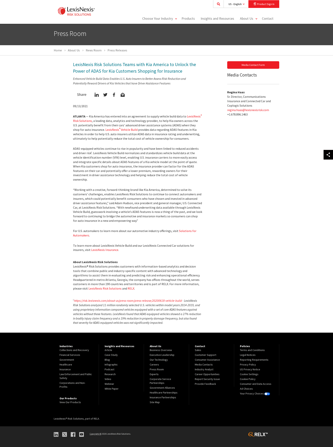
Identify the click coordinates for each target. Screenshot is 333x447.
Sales (198, 350)
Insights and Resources (217, 18)
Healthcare (66, 364)
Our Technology (159, 359)
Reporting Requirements (254, 359)
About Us (246, 18)
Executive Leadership (162, 355)
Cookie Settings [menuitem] (249, 374)
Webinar (109, 384)
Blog (107, 359)
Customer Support (205, 355)
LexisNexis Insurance (104, 250)
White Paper (112, 388)
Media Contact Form (253, 65)
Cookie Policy (248, 379)
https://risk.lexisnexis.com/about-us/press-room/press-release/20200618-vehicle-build (128, 301)
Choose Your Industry (157, 18)
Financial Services (70, 355)
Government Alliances (162, 387)
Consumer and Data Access (255, 384)
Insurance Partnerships (163, 397)
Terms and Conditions (252, 350)
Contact (267, 18)
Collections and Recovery (74, 350)
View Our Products (70, 402)
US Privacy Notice (250, 369)
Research (110, 374)
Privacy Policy (248, 364)
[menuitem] (188, 19)
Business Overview (161, 350)
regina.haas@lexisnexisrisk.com (248, 110)
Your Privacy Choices (252, 393)
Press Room (157, 369)
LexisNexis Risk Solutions (105, 288)
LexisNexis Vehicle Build (121, 130)
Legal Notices (248, 355)
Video (108, 379)
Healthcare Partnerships (163, 392)
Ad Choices (246, 388)
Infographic (111, 364)
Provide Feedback (205, 384)
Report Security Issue (207, 379)
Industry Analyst (204, 369)
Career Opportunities (207, 374)
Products (188, 18)
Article (108, 350)
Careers (154, 364)
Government (67, 359)
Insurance (65, 369)
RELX (131, 288)
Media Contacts (204, 364)
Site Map (155, 402)
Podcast (109, 369)
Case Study (111, 355)
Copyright (95, 433)
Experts (154, 374)
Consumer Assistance (207, 359)
